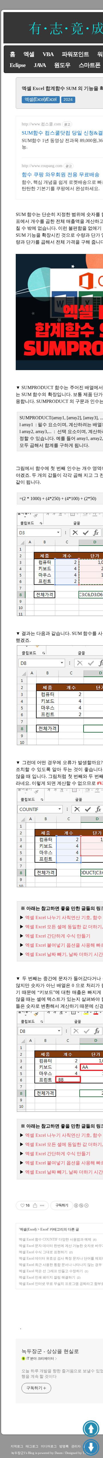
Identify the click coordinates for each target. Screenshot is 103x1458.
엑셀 (28, 54)
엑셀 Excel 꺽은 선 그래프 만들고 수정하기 (51, 1271)
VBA (48, 54)
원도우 (62, 65)
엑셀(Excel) (28, 1229)
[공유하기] (35, 1205)
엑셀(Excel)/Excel (40, 99)
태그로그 (32, 1446)
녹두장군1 (18, 1453)
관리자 (76, 1446)
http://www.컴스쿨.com (41, 124)
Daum (59, 1453)
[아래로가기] (91, 1447)
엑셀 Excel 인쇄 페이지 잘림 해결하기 (47, 1277)
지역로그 (17, 1446)
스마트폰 (89, 65)
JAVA (40, 65)
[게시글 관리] (42, 1205)
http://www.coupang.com (42, 166)
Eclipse (17, 65)
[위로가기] (91, 1428)
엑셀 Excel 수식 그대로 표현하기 (43, 1252)
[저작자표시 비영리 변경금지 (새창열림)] (81, 1205)
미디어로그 (49, 1446)
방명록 (64, 1446)
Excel (44, 1229)
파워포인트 (75, 54)
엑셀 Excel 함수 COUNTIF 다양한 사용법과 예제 (55, 1239)
